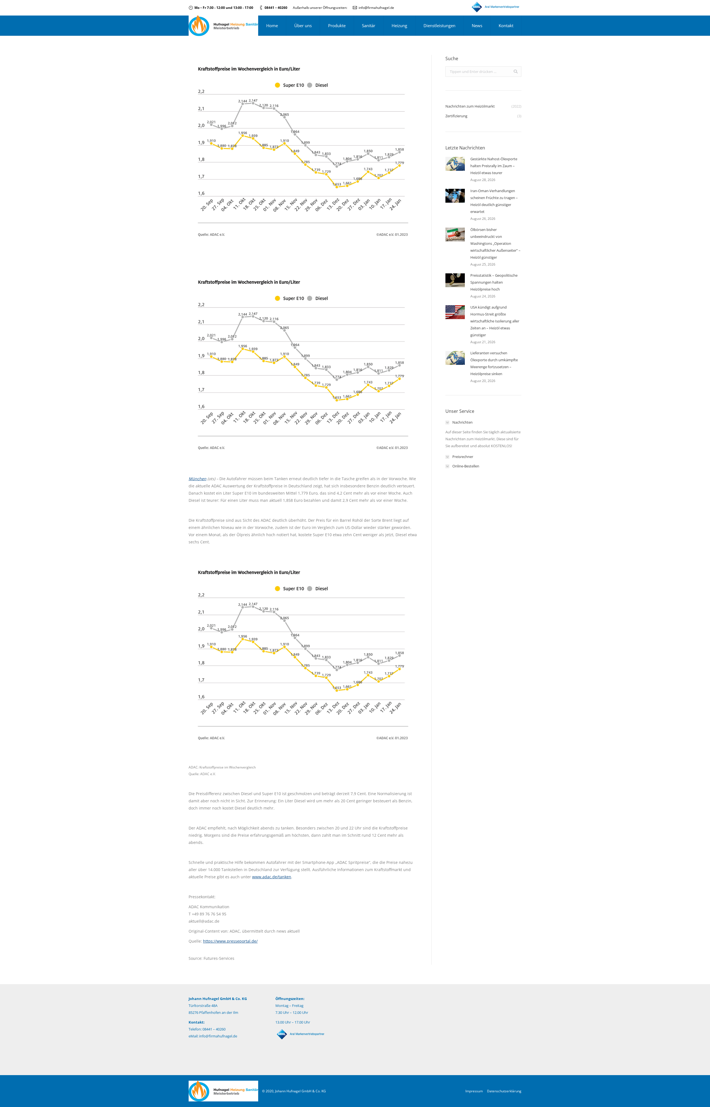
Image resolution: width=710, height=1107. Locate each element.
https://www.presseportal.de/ (230, 941)
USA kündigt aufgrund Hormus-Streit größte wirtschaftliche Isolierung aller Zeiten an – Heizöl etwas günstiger (494, 321)
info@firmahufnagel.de (376, 7)
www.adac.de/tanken (271, 876)
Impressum (474, 1091)
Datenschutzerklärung (504, 1091)
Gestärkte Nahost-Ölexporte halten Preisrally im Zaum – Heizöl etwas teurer (493, 165)
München (197, 478)
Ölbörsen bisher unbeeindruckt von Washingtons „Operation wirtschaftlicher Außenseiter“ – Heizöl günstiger (495, 243)
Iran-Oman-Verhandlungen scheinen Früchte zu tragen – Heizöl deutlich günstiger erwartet (494, 201)
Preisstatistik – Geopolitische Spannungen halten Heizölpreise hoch (494, 282)
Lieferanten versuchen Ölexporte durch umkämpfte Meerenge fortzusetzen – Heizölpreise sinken (494, 363)
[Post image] (455, 164)
